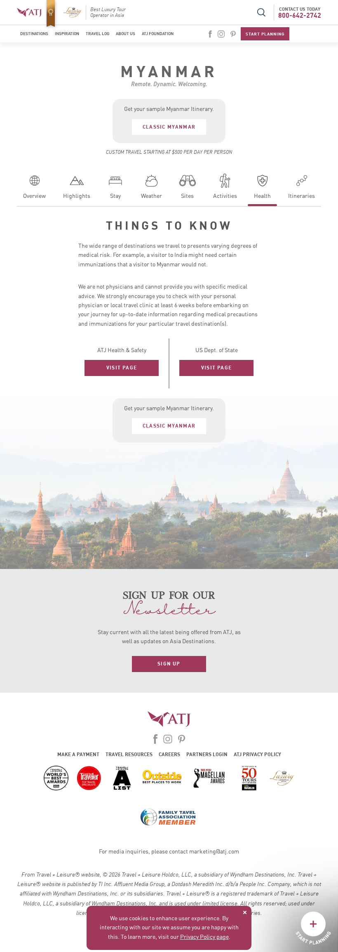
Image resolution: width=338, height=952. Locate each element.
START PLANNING (265, 33)
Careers (169, 754)
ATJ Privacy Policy (257, 754)
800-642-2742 (299, 15)
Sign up (168, 664)
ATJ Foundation (158, 34)
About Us (125, 34)
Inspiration (67, 34)
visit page (121, 367)
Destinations (34, 34)
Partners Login (207, 754)
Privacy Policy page (204, 937)
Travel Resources (129, 754)
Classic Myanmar (169, 127)
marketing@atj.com (214, 852)
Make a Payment (78, 754)
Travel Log (97, 34)
